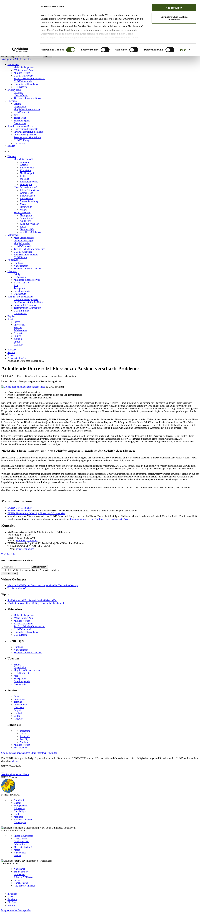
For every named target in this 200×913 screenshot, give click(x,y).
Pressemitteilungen (17, 358)
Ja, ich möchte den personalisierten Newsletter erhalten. (32, 570)
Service (11, 319)
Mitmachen (13, 64)
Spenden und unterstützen (20, 126)
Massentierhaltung (29, 201)
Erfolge (17, 103)
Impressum (19, 324)
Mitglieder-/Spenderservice (27, 109)
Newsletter (19, 333)
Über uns (12, 101)
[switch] (105, 49)
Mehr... (15, 761)
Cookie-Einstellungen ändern (15, 753)
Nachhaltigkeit (27, 173)
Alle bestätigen (174, 7)
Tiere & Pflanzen (22, 212)
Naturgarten (26, 215)
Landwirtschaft (27, 195)
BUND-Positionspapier (19, 510)
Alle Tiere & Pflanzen (31, 232)
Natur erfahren (21, 95)
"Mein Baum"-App (23, 70)
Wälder (23, 209)
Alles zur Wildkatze (29, 223)
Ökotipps (18, 92)
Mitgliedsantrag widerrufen (44, 753)
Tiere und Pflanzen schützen (28, 98)
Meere (23, 204)
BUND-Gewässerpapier (19, 507)
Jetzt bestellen (8, 774)
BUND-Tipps (14, 89)
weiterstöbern (22, 774)
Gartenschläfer (27, 229)
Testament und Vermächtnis (27, 137)
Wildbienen (25, 221)
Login (17, 341)
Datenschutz (20, 123)
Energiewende (27, 167)
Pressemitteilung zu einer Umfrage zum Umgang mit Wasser (99, 519)
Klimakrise (25, 170)
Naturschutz (26, 207)
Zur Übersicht (8, 554)
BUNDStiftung (21, 140)
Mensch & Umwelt (23, 159)
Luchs (23, 226)
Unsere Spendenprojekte (26, 129)
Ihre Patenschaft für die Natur (28, 131)
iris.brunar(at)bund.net (27, 540)
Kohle (23, 176)
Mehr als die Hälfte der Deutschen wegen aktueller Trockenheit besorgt (43, 585)
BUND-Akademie (23, 81)
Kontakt (18, 338)
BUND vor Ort (21, 112)
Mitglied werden (23, 59)
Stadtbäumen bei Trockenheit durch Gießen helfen (32, 600)
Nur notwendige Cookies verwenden (174, 18)
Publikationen (20, 330)
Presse (17, 322)
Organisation (20, 106)
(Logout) (18, 344)
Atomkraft (25, 162)
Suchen (47, 56)
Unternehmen (20, 143)
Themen (12, 156)
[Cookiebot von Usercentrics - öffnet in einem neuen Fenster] (20, 50)
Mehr (183, 49)
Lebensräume (26, 198)
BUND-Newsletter (23, 75)
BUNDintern (20, 87)
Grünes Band (26, 193)
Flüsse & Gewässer (29, 190)
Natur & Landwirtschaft (25, 187)
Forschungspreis (22, 120)
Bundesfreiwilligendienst (26, 84)
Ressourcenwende (29, 181)
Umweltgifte (26, 184)
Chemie (24, 164)
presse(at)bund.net (25, 549)
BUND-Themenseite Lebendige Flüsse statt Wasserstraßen (36, 513)
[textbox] (27, 56)
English (11, 145)
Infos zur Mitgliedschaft (25, 134)
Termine (18, 327)
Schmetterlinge (27, 218)
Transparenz (20, 117)
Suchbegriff (7, 56)
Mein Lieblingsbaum (24, 67)
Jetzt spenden (8, 59)
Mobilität (24, 178)
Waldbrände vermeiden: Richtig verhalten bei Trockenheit (36, 603)
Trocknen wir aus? (17, 588)
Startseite (12, 349)
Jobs (16, 115)
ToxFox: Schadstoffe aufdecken (29, 78)
